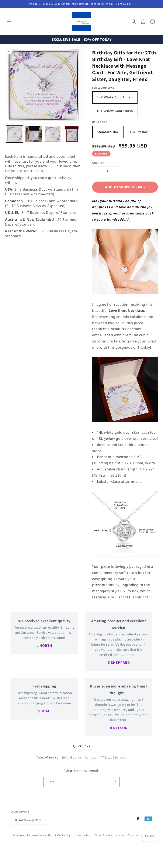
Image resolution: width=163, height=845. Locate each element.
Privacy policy (82, 835)
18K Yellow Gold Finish (115, 111)
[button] (9, 21)
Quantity (98, 163)
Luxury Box (139, 132)
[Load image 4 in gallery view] (71, 134)
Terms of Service (47, 757)
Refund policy (71, 757)
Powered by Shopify (40, 835)
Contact (90, 757)
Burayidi (24, 835)
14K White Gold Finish (115, 97)
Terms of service (103, 835)
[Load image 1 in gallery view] (14, 134)
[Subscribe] (114, 782)
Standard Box (108, 132)
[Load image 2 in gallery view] (33, 134)
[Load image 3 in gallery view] (52, 134)
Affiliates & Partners (113, 757)
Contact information (127, 835)
